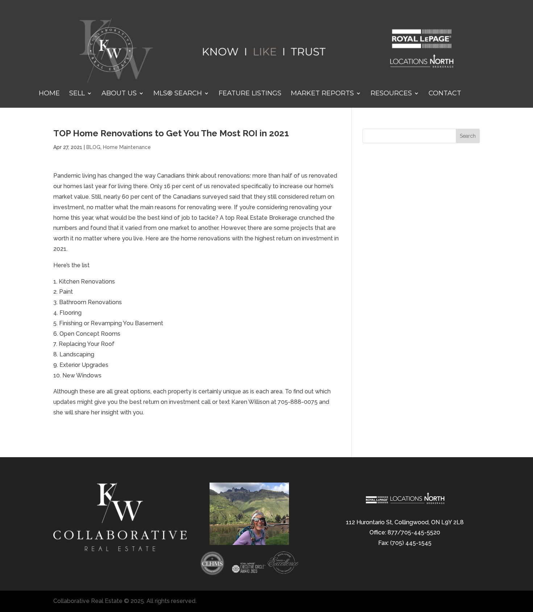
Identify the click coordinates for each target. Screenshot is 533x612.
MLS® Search (177, 94)
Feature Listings (250, 94)
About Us (119, 94)
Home (49, 94)
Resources (391, 94)
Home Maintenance (127, 147)
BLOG (93, 147)
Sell (77, 94)
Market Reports (322, 94)
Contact (445, 94)
